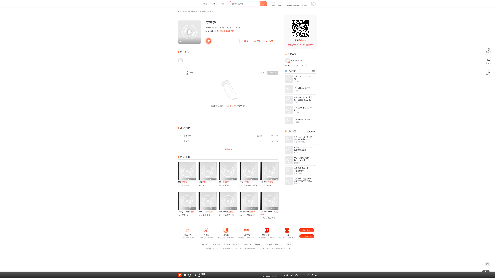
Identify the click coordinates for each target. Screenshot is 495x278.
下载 (259, 41)
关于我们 (205, 244)
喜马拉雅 (188, 4)
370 (297, 65)
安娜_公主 (186, 215)
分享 (271, 41)
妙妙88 (226, 185)
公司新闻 (226, 244)
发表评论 (273, 73)
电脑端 (306, 236)
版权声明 (278, 244)
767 (289, 65)
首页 (179, 12)
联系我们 (216, 244)
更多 (314, 71)
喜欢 (246, 41)
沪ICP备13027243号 (263, 249)
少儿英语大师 (228, 215)
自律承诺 (289, 244)
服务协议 (258, 244)
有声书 (185, 12)
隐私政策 (268, 244)
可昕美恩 (268, 185)
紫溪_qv (206, 185)
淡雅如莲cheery (250, 185)
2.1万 (306, 65)
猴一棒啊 (185, 185)
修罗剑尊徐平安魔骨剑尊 (197, 12)
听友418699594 (297, 60)
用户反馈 (247, 244)
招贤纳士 (237, 244)
